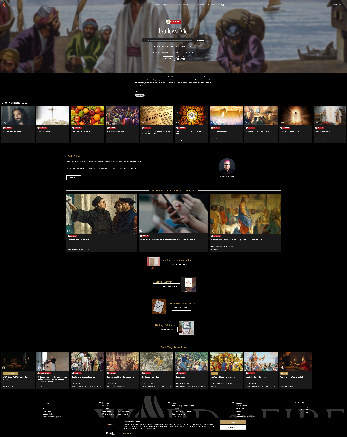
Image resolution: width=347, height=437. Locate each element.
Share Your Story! (178, 414)
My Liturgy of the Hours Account (115, 414)
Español (305, 412)
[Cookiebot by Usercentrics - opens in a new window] (111, 433)
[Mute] (198, 40)
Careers (238, 411)
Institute (167, 5)
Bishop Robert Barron (166, 46)
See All (24, 103)
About (177, 5)
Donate (211, 5)
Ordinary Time (166, 53)
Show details (127, 433)
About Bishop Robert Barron (183, 405)
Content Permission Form (245, 416)
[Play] (144, 40)
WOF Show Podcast (50, 411)
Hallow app (135, 168)
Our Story (175, 408)
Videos (45, 405)
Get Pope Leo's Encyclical (166, 286)
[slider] (201, 40)
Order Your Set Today (181, 264)
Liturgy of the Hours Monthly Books (116, 411)
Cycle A (156, 53)
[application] (173, 40)
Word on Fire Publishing (181, 411)
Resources (188, 5)
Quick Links (176, 416)
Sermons (175, 22)
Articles (139, 5)
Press (237, 414)
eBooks (105, 416)
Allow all (233, 422)
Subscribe (106, 408)
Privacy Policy (241, 405)
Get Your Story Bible (166, 329)
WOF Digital (304, 410)
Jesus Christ (139, 95)
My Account (335, 5)
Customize (231, 427)
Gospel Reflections (50, 414)
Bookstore (200, 5)
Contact (238, 403)
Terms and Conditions (244, 408)
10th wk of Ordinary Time (184, 53)
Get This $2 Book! (181, 308)
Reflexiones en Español (52, 416)
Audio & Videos (153, 5)
